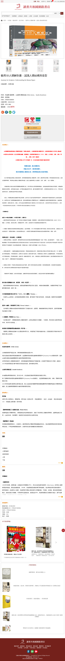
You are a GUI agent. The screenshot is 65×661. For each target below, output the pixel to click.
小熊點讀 (20, 16)
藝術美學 (15, 20)
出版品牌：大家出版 (7, 84)
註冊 (35, 1)
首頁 (4, 20)
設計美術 (21, 20)
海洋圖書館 (42, 16)
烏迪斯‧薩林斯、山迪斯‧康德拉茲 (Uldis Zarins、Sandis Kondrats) (25, 95)
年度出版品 (32, 647)
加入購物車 (33, 128)
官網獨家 (14, 16)
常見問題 (20, 647)
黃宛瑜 (7, 97)
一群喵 (30, 16)
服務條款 (22, 646)
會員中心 (43, 1)
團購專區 (41, 646)
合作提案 (26, 647)
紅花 (47, 16)
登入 (38, 1)
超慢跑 (25, 16)
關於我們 (16, 646)
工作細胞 (35, 16)
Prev (3, 542)
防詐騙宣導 (48, 646)
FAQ (55, 1)
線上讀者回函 (61, 1)
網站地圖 (35, 646)
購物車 (49, 1)
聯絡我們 (39, 647)
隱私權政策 (29, 646)
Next (56, 542)
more (59, 462)
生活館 (9, 20)
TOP (63, 530)
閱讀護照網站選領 (32, 132)
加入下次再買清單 (32, 137)
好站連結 (45, 647)
